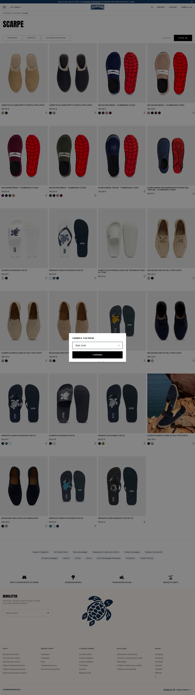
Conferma (97, 355)
